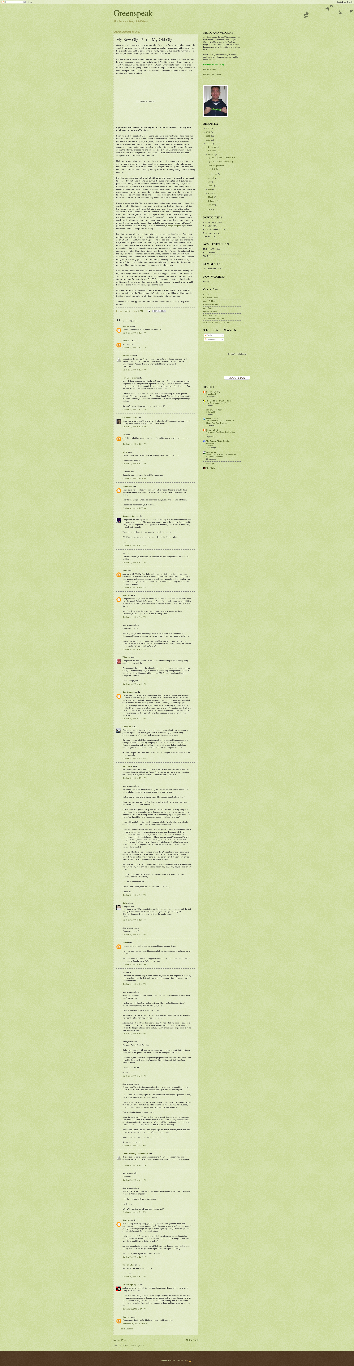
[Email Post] (149, 311)
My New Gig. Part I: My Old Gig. (221, 162)
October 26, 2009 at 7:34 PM (134, 984)
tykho (125, 452)
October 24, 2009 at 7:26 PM (134, 649)
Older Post (192, 1340)
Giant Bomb (208, 308)
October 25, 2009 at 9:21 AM (134, 719)
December (212, 147)
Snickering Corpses (131, 1285)
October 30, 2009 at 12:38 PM (135, 1257)
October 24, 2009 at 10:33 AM (135, 464)
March (211, 197)
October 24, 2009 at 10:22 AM (135, 348)
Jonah (125, 943)
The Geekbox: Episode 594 (216, 403)
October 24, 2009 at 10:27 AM (135, 410)
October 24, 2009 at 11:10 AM (134, 478)
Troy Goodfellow (130, 378)
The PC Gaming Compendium (135, 1154)
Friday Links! (211, 394)
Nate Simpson (129, 692)
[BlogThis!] (156, 311)
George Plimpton (173, 226)
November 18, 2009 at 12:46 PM (135, 1324)
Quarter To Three (210, 312)
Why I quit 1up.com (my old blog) (216, 322)
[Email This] (153, 311)
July (210, 182)
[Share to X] (159, 311)
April (210, 193)
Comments (211, 339)
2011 (208, 136)
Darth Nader (128, 766)
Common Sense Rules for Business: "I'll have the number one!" (221, 456)
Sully (125, 903)
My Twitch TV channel (212, 74)
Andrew (126, 326)
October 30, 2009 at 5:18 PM (134, 1277)
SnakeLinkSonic (129, 516)
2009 (208, 144)
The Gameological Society (213, 319)
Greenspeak (133, 12)
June (210, 186)
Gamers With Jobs (210, 305)
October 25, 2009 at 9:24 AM (134, 758)
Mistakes (209, 445)
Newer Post (119, 1340)
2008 (208, 210)
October (211, 155)
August (211, 178)
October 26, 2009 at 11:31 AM (134, 964)
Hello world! (210, 412)
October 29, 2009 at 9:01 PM (134, 1180)
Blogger (189, 1360)
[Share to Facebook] (161, 311)
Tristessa (126, 657)
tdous (125, 571)
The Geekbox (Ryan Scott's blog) (220, 401)
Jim (124, 435)
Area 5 (206, 294)
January (211, 205)
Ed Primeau (128, 356)
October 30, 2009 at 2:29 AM (134, 1212)
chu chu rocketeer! (214, 410)
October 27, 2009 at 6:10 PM (134, 1076)
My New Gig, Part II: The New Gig (221, 158)
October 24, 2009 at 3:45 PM (134, 617)
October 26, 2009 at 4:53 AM (134, 935)
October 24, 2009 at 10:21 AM (135, 333)
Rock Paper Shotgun (211, 315)
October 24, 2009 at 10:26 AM (135, 370)
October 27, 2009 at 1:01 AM (134, 1034)
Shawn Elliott (212, 430)
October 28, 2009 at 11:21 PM (134, 1165)
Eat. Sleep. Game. (210, 298)
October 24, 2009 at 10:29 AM (135, 427)
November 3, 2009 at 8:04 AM (134, 1309)
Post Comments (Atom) (134, 1346)
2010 (208, 140)
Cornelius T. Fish (130, 417)
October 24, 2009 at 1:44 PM (134, 587)
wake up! (210, 463)
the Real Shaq (128, 1265)
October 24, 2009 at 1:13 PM (134, 545)
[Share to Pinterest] (164, 311)
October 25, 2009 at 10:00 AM (135, 778)
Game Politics (209, 301)
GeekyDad (127, 727)
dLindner (126, 1317)
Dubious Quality (213, 392)
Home (156, 1340)
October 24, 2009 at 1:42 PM (134, 563)
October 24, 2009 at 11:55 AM (134, 508)
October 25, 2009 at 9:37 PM (134, 895)
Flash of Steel (212, 419)
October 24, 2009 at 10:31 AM (135, 444)
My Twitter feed (209, 69)
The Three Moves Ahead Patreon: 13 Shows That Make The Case (220, 422)
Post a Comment (126, 1329)
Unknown (127, 595)
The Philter (211, 468)
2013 (208, 128)
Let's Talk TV (213, 169)
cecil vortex (211, 452)
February (212, 201)
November (212, 151)
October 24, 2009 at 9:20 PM (134, 684)
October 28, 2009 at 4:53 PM (134, 1145)
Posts (209, 335)
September (213, 174)
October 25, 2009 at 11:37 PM (134, 920)
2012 (208, 132)
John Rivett (127, 487)
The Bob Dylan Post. (216, 165)
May (210, 189)
